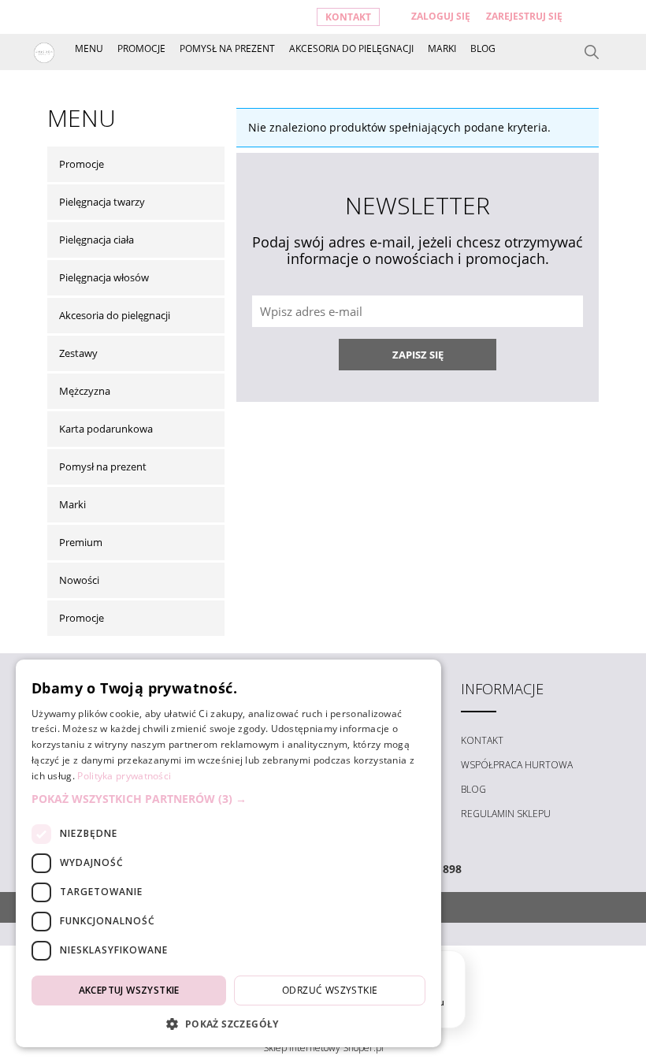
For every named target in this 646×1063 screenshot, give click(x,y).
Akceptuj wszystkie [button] (129, 990)
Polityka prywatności (124, 775)
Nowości (79, 580)
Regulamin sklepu (506, 813)
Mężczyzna (84, 391)
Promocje (81, 164)
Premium (80, 542)
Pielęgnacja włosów (104, 277)
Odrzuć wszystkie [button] (329, 990)
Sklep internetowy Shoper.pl (323, 1047)
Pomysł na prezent (103, 466)
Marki (72, 504)
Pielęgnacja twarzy (102, 202)
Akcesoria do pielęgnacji (114, 315)
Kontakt (348, 17)
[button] (228, 799)
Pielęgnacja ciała (96, 239)
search (592, 52)
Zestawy (78, 353)
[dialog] (228, 853)
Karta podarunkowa (106, 429)
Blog (473, 789)
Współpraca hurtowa (517, 764)
